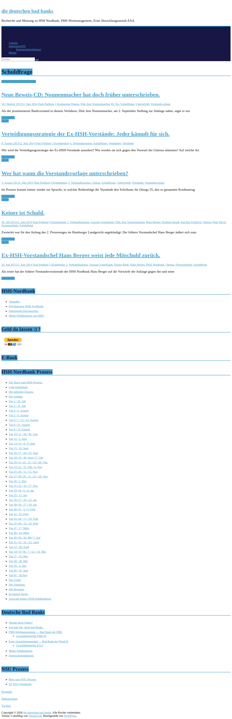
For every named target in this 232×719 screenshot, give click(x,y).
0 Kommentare (58, 182)
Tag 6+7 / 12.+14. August (23, 420)
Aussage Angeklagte (102, 222)
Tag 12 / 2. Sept (18, 438)
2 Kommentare (60, 143)
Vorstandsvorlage (160, 104)
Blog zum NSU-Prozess (22, 679)
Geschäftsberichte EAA (29, 645)
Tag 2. (5, 199)
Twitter (6, 706)
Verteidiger (115, 143)
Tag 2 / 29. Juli (17, 401)
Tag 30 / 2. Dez (17, 481)
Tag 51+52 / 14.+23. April (24, 542)
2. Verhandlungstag (78, 222)
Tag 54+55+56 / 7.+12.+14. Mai (27, 551)
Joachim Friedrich (191, 222)
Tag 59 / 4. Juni (17, 565)
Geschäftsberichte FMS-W (31, 636)
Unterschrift (142, 104)
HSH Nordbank (155, 264)
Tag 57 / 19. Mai (18, 556)
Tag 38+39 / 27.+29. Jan (23, 504)
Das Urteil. (15, 580)
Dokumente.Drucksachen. (24, 311)
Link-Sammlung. (18, 387)
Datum (75, 104)
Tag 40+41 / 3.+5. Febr (22, 509)
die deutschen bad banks (27, 11)
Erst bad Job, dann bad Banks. (26, 627)
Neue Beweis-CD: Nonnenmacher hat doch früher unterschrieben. (80, 94)
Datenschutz (9, 699)
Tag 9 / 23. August (19, 429)
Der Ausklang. (17, 584)
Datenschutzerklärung (28, 49)
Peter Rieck (219, 222)
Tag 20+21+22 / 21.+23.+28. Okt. (28, 462)
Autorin (13, 42)
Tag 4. (5, 120)
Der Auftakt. (16, 396)
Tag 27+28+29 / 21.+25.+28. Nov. (28, 476)
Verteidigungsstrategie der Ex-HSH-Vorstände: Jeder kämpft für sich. (85, 134)
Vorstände (128, 143)
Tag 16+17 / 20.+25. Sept (23, 453)
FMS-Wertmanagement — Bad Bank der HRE (35, 632)
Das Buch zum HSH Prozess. (26, 382)
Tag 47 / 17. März (19, 528)
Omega (96, 182)
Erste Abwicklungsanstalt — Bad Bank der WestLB (38, 641)
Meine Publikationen (20, 650)
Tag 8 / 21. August (19, 424)
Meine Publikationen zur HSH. (26, 315)
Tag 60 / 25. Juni (18, 570)
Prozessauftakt (9, 225)
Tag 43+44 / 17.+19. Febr (23, 518)
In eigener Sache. (18, 594)
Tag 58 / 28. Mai (18, 561)
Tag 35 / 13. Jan (18, 495)
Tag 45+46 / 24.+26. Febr (23, 523)
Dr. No (115, 104)
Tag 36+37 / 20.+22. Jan (23, 500)
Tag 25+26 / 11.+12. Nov (23, 471)
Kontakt (6, 691)
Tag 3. (5, 160)
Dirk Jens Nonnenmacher (94, 104)
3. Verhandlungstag (79, 182)
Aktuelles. (14, 301)
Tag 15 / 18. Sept (18, 448)
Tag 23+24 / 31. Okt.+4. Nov (25, 467)
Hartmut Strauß (170, 222)
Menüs (12, 52)
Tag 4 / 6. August (18, 410)
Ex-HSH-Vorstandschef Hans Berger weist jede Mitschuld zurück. (80, 255)
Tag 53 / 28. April (19, 547)
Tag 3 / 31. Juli (17, 406)
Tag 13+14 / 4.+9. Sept (22, 443)
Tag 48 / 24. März (19, 533)
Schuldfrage (127, 104)
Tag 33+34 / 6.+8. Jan (21, 490)
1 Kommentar (63, 104)
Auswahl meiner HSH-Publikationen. (30, 598)
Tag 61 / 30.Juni (18, 575)
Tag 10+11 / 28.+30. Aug (23, 434)
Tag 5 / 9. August (18, 415)
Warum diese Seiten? (21, 622)
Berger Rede (121, 264)
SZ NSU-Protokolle (20, 684)
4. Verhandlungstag (81, 143)
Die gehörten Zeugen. (21, 391)
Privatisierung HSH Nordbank (26, 306)
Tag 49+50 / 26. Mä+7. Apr (24, 537)
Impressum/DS (17, 46)
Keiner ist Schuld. (22, 212)
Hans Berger (153, 222)
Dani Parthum (46, 104)
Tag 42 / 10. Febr (18, 514)
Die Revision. (16, 589)
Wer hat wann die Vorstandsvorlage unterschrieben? (64, 173)
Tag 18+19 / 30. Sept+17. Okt (18, 81)
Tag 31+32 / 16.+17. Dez (23, 485)
